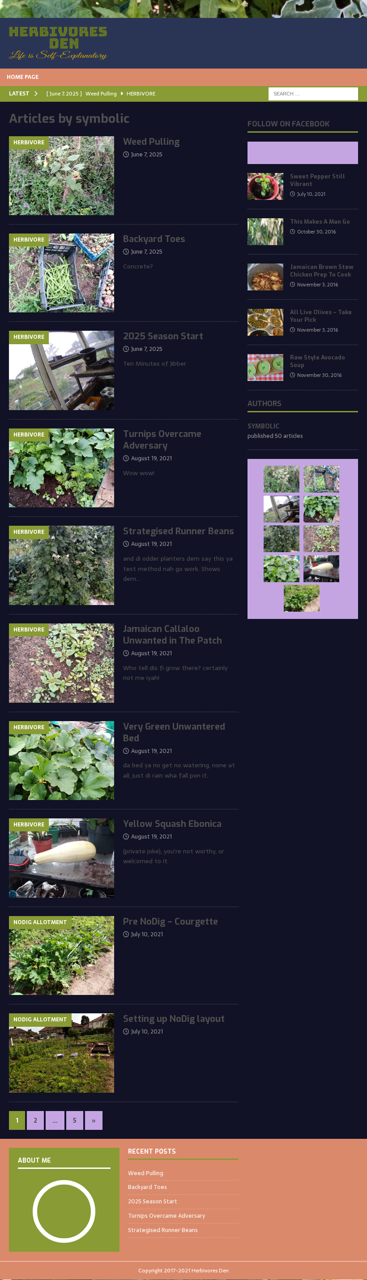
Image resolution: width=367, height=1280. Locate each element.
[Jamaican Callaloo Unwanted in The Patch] (321, 538)
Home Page (22, 77)
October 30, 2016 (316, 232)
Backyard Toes (154, 239)
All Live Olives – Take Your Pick (321, 316)
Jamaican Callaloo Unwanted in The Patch (172, 635)
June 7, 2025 (146, 154)
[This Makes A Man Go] (265, 231)
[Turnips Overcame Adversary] (321, 509)
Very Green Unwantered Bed (174, 732)
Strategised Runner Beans (178, 531)
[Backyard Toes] (321, 479)
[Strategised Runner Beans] (281, 538)
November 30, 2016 (319, 375)
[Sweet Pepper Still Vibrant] (265, 186)
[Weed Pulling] (281, 479)
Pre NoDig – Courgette (170, 922)
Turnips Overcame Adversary (162, 440)
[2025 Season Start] (281, 509)
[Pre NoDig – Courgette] (302, 598)
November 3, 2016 (317, 285)
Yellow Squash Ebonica (172, 824)
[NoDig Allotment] (61, 955)
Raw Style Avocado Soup (317, 361)
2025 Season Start (163, 336)
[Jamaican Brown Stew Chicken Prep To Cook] (265, 277)
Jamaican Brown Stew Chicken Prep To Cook (322, 270)
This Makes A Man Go (320, 221)
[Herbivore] (61, 175)
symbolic (263, 426)
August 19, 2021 (151, 458)
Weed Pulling (151, 142)
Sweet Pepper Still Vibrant (317, 180)
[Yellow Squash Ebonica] (321, 568)
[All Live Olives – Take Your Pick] (265, 322)
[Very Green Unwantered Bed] (281, 568)
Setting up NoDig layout (174, 1019)
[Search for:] (313, 93)
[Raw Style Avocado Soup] (265, 367)
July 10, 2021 (147, 934)
